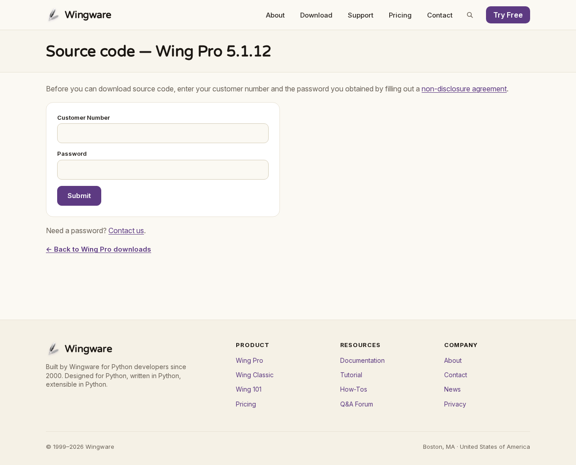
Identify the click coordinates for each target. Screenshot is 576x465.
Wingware (88, 15)
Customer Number (83, 117)
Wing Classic (255, 375)
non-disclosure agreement (464, 88)
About (275, 15)
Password (72, 153)
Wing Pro (249, 360)
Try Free (508, 14)
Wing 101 (248, 389)
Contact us (126, 230)
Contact (440, 15)
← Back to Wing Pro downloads (98, 249)
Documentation (362, 360)
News (452, 389)
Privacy (455, 404)
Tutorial (351, 375)
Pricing (400, 15)
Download (316, 15)
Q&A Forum (356, 404)
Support (361, 15)
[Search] (470, 15)
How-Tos (353, 389)
